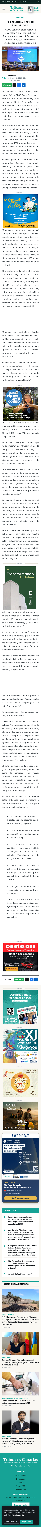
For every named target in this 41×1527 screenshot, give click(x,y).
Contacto (23, 2)
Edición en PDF (20, 1475)
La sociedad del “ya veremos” (20, 1274)
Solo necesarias (11, 1521)
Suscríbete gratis (20, 1505)
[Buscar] (38, 2)
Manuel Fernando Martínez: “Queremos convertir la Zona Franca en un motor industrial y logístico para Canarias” (19, 1441)
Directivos (6, 1357)
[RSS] (29, 1466)
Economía (20, 17)
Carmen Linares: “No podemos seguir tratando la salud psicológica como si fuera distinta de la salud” (20, 1362)
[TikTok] (25, 1466)
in (23, 85)
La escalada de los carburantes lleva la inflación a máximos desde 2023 (18, 1402)
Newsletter (15, 2)
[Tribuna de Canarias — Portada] (17, 8)
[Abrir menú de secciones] (3, 8)
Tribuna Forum (20, 1489)
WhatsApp (7, 85)
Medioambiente (8, 1315)
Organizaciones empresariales (15, 1398)
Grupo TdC (20, 1486)
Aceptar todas (26, 1521)
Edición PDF (6, 2)
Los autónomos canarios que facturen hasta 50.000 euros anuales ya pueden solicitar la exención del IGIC (20, 1220)
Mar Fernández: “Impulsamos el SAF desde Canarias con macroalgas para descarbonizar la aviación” (22, 1264)
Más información (18, 1515)
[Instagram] (20, 1466)
